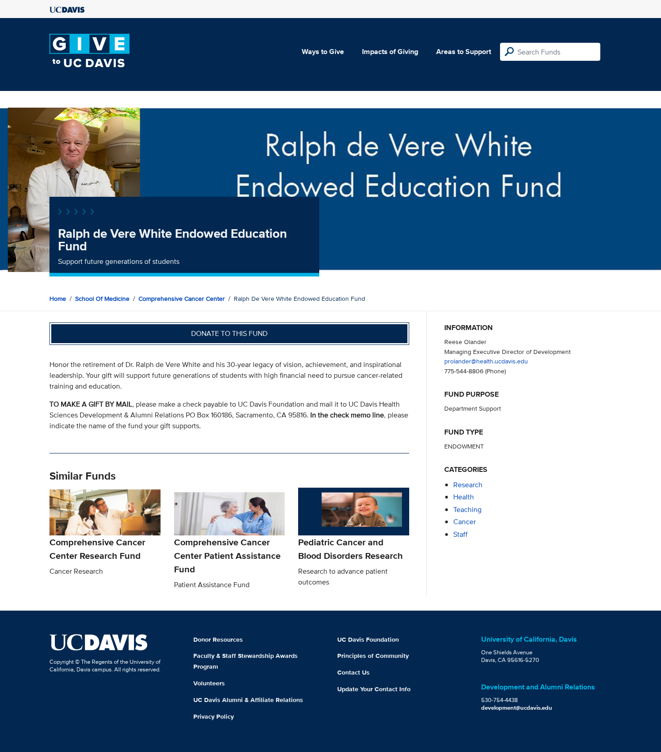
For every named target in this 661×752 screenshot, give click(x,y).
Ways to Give (323, 51)
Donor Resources (218, 639)
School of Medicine (102, 298)
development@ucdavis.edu (516, 707)
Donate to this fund (229, 333)
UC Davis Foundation (368, 639)
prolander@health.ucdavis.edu (486, 361)
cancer (464, 521)
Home (57, 298)
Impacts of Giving (390, 51)
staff (460, 534)
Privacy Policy (213, 716)
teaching (467, 509)
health (463, 497)
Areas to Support (463, 51)
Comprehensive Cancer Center (181, 298)
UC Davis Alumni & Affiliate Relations (248, 699)
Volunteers (209, 683)
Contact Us (353, 672)
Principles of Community (373, 655)
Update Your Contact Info (374, 688)
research (467, 485)
